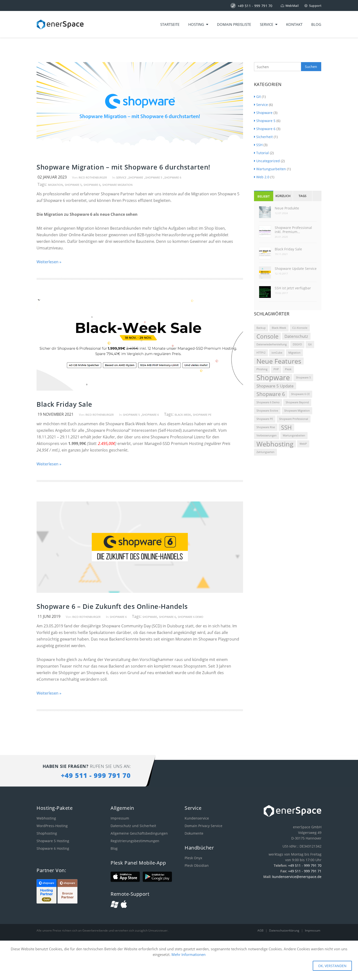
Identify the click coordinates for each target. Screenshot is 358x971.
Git (258, 96)
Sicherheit (264, 136)
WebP (303, 443)
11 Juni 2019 (49, 616)
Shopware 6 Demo (190, 617)
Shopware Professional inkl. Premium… (293, 230)
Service (267, 24)
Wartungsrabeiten (294, 435)
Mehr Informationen (188, 954)
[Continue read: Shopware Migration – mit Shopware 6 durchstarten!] (140, 152)
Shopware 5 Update (275, 386)
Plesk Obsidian (197, 865)
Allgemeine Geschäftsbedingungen (139, 833)
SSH (259, 144)
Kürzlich (283, 196)
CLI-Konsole (299, 328)
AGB (260, 930)
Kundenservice (197, 818)
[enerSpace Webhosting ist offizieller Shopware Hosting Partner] (47, 902)
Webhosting (274, 443)
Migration (55, 185)
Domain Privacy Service (203, 825)
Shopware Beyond (297, 402)
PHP (276, 369)
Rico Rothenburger (93, 177)
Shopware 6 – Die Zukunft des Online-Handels (112, 606)
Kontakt (294, 24)
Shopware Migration (117, 185)
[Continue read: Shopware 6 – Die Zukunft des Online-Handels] (140, 591)
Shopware (136, 177)
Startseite (169, 24)
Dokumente (194, 833)
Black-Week (183, 414)
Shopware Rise (265, 427)
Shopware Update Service (296, 268)
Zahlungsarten (265, 452)
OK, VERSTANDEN (332, 965)
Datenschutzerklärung (284, 930)
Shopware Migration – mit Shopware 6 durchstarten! (123, 166)
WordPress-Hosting (52, 825)
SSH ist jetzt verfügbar (293, 288)
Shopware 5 (153, 177)
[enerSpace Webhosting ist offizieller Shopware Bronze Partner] (67, 902)
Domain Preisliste (234, 24)
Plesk (288, 369)
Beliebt (263, 196)
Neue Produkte (287, 208)
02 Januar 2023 (52, 177)
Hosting (197, 24)
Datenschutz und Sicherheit (133, 825)
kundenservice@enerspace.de (296, 876)
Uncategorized (268, 161)
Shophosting (47, 833)
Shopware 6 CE (300, 394)
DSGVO (297, 344)
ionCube (277, 352)
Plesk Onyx (193, 858)
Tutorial (262, 153)
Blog (316, 24)
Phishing (261, 369)
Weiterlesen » (49, 261)
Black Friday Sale (64, 404)
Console (267, 336)
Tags (302, 196)
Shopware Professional (293, 419)
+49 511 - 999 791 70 (304, 865)
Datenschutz (296, 336)
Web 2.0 (262, 177)
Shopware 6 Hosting (53, 848)
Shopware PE (202, 414)
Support (315, 5)
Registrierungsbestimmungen (135, 841)
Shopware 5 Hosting (53, 841)
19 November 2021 (56, 414)
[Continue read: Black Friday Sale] (140, 389)
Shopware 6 (172, 177)
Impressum (120, 818)
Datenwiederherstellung (271, 344)
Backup (261, 328)
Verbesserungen (266, 435)
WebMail (292, 5)
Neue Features (278, 361)
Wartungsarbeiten (271, 169)
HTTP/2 (260, 352)
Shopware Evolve (267, 410)
